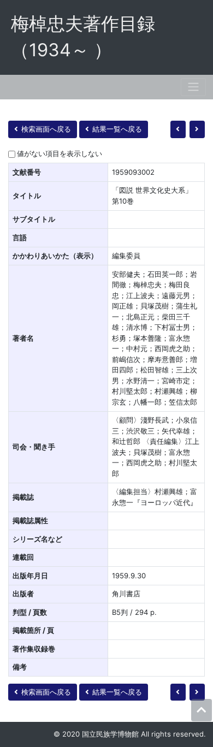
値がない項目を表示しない (59, 153)
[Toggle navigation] (193, 87)
